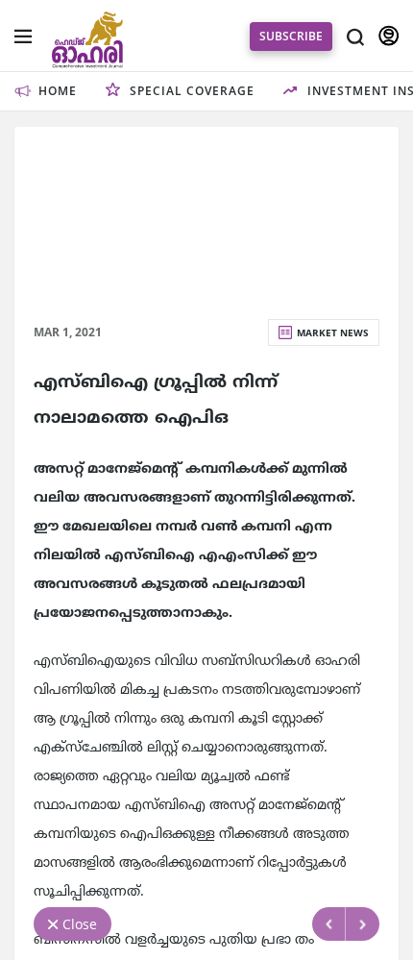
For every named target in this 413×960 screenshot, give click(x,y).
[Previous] (329, 924)
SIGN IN (388, 36)
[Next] (362, 924)
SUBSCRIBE (291, 36)
